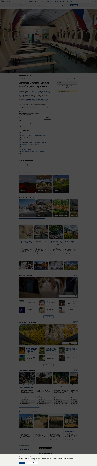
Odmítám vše (28, 462)
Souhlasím (22, 462)
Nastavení (35, 462)
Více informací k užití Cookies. (33, 459)
